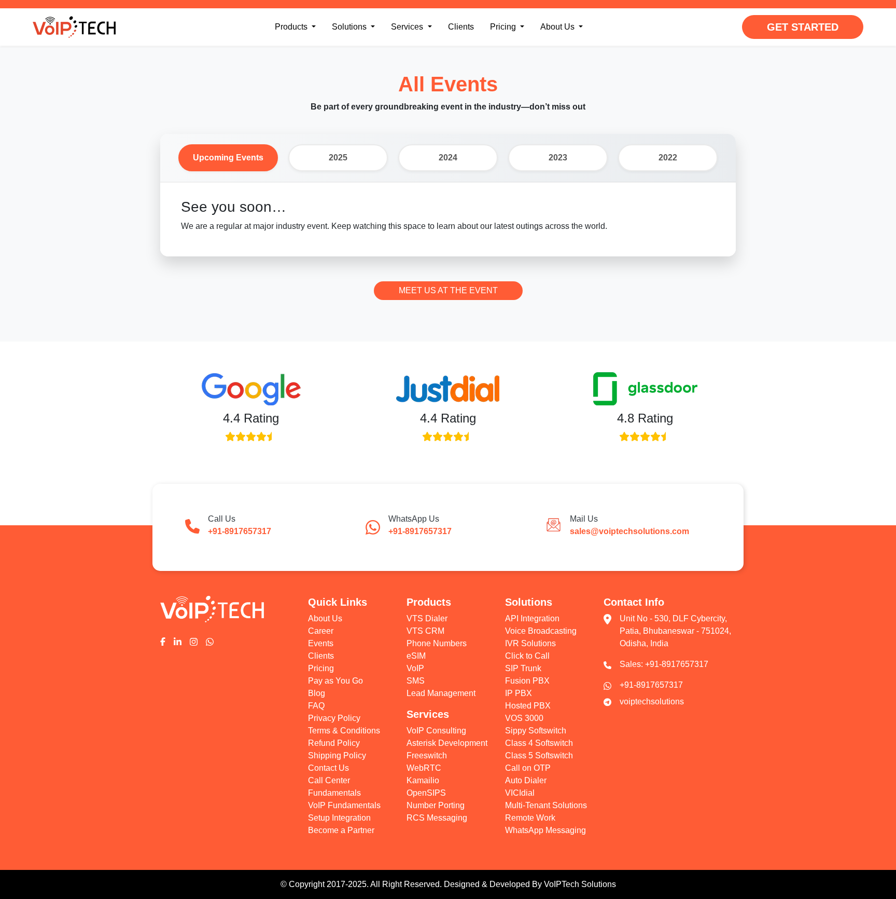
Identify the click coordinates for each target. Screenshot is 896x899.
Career (320, 630)
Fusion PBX (527, 680)
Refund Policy (334, 743)
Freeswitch (427, 755)
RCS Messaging (437, 817)
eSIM (416, 655)
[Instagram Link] (194, 641)
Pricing (504, 26)
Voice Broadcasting (541, 630)
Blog (316, 693)
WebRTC (424, 768)
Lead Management (441, 693)
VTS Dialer (427, 618)
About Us (558, 26)
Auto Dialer (526, 780)
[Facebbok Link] (162, 641)
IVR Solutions (530, 643)
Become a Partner (341, 830)
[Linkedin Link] (177, 641)
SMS (416, 680)
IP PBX (518, 693)
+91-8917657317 (676, 664)
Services (408, 26)
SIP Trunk (523, 668)
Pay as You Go (335, 680)
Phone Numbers (437, 643)
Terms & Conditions (344, 730)
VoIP (415, 668)
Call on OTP (528, 768)
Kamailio (423, 780)
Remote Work (530, 817)
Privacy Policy (334, 718)
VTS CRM (425, 630)
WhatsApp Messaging (545, 830)
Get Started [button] (802, 27)
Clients (461, 26)
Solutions (355, 26)
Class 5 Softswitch (539, 755)
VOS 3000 (524, 718)
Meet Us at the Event (448, 290)
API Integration (532, 618)
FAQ (316, 705)
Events (320, 643)
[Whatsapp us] (210, 641)
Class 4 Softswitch (539, 743)
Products (297, 26)
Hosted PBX (528, 705)
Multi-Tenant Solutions (546, 805)
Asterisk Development (447, 743)
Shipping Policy (337, 755)
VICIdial (520, 792)
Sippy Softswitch (535, 730)
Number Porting (436, 805)
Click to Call (527, 655)
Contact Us (328, 768)
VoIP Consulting (436, 730)
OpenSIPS (426, 792)
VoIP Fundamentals (344, 805)
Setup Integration (339, 817)
